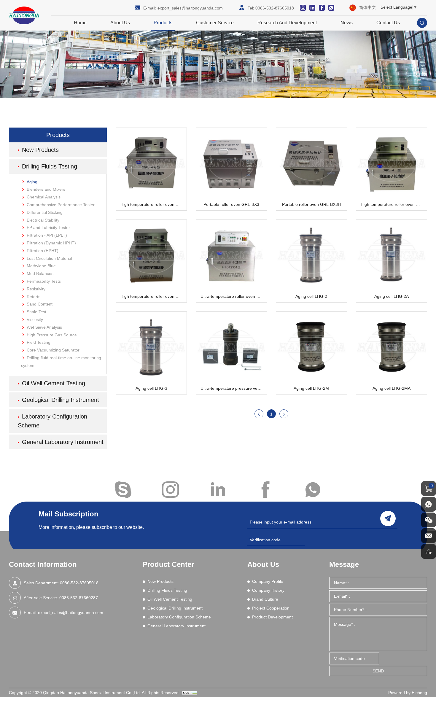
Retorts (33, 296)
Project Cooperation (270, 608)
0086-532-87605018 (274, 8)
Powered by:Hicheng (407, 692)
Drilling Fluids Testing (49, 166)
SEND (378, 671)
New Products (40, 150)
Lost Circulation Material (49, 258)
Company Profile (267, 581)
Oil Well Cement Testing (53, 383)
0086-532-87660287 (78, 597)
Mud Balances (40, 273)
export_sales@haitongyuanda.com (190, 8)
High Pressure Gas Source (52, 335)
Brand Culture (265, 599)
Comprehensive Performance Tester (61, 204)
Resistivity (36, 289)
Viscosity (35, 319)
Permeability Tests (44, 281)
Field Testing (38, 342)
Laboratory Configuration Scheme (52, 421)
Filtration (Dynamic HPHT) (51, 243)
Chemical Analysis (44, 197)
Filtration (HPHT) (42, 250)
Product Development (272, 617)
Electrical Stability (43, 220)
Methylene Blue (41, 265)
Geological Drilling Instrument (60, 400)
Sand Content (39, 304)
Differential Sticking (45, 212)
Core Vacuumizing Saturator (53, 350)
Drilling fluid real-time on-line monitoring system (61, 361)
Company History (268, 590)
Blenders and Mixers (46, 189)
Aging (32, 181)
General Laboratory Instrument (63, 442)
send (387, 518)
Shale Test (36, 311)
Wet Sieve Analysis (44, 327)
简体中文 (367, 7)
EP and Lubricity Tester (48, 227)
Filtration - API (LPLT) (47, 235)
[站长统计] (189, 692)
